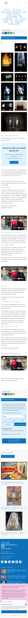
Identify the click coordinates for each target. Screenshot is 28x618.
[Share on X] (6, 33)
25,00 (6, 420)
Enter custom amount (20, 424)
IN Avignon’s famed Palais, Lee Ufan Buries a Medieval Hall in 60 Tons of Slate (13, 508)
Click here (14, 162)
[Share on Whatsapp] (11, 33)
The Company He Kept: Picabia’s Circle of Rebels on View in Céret (13, 534)
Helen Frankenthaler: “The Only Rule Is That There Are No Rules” (12, 483)
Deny (14, 615)
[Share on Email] (14, 33)
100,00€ (22, 420)
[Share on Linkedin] (8, 33)
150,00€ (8, 424)
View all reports (8, 456)
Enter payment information (14, 441)
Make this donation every (10, 434)
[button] (26, 604)
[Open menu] (26, 3)
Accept (14, 611)
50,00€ (14, 420)
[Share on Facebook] (3, 33)
